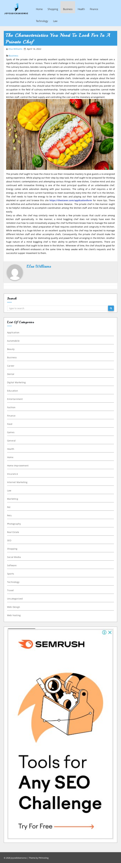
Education (12, 390)
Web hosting (14, 615)
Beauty (10, 349)
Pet (9, 507)
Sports (10, 573)
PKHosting (44, 857)
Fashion (11, 407)
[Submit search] (111, 308)
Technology (42, 21)
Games (10, 432)
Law (55, 21)
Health (81, 9)
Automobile (13, 340)
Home (39, 9)
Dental (10, 374)
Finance (94, 9)
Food (9, 423)
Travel (10, 590)
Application (13, 332)
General (11, 440)
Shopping (53, 9)
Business (68, 9)
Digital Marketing (16, 382)
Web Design (13, 606)
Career (10, 365)
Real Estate (13, 532)
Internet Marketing (17, 482)
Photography (14, 523)
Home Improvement (18, 465)
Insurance (12, 473)
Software (12, 565)
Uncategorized (15, 598)
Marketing (12, 498)
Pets (9, 515)
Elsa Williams (16, 48)
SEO (9, 540)
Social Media (14, 557)
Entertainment (15, 399)
